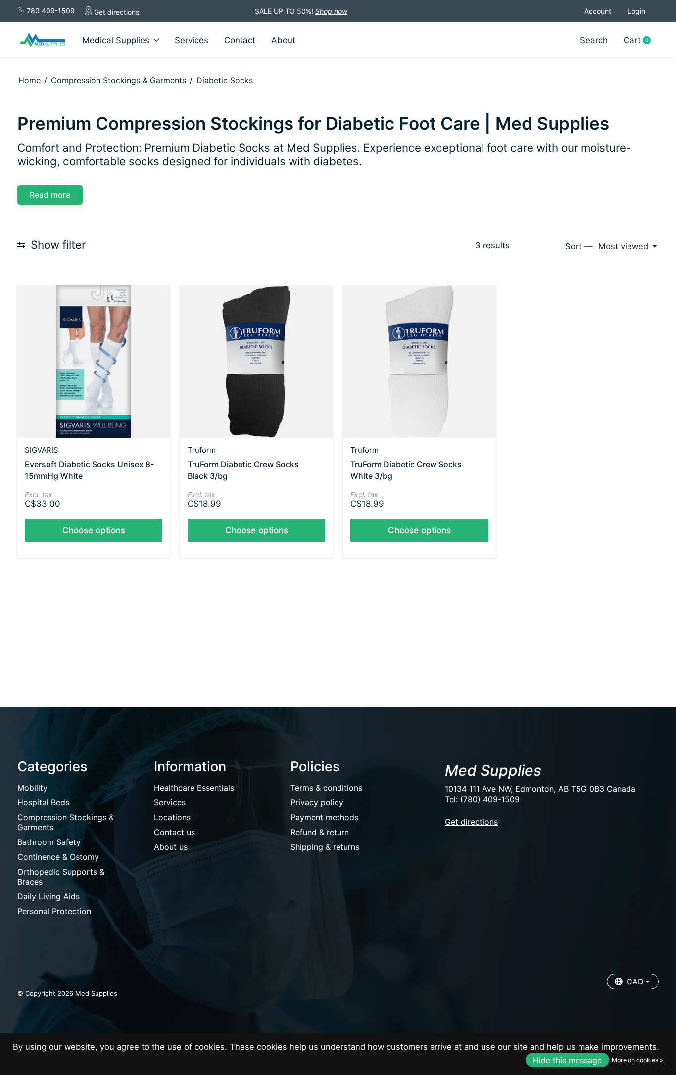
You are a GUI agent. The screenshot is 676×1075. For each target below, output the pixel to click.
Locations (172, 817)
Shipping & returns (324, 847)
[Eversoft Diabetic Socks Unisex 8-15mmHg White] (93, 361)
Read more (50, 195)
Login (636, 11)
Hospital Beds (43, 802)
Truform (202, 450)
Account (597, 11)
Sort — (579, 246)
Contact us (174, 832)
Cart (641, 40)
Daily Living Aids (48, 896)
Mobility (32, 788)
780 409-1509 (50, 10)
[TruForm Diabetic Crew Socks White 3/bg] (419, 361)
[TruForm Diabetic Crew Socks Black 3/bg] (256, 361)
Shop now (331, 11)
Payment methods (324, 817)
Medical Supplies (115, 40)
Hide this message (567, 1060)
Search (594, 40)
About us (171, 847)
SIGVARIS (41, 450)
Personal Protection (54, 911)
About (283, 40)
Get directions (115, 12)
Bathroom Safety (49, 842)
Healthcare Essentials (194, 788)
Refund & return (319, 832)
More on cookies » (637, 1060)
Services (191, 40)
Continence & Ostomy (58, 857)
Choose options (93, 530)
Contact (239, 40)
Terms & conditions (326, 788)
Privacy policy (316, 802)
